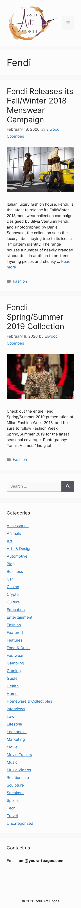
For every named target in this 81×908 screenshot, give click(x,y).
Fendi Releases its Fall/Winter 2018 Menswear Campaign (40, 105)
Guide (12, 678)
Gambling (15, 663)
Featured (15, 632)
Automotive (17, 556)
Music (12, 762)
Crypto (13, 594)
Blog (11, 564)
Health (13, 686)
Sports (13, 800)
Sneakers (15, 793)
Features (14, 640)
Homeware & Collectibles (29, 701)
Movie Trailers (19, 754)
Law (10, 716)
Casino (13, 587)
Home (12, 693)
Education (16, 609)
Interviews (16, 709)
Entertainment (19, 617)
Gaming (14, 670)
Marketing (16, 739)
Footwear (15, 655)
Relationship (18, 777)
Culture (13, 602)
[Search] (67, 486)
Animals (14, 533)
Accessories (18, 525)
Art (9, 541)
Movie (12, 747)
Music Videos (19, 770)
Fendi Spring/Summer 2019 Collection (35, 317)
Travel (12, 815)
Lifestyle (14, 724)
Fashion (20, 281)
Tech (11, 808)
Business (15, 571)
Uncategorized (20, 823)
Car (10, 579)
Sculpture (15, 785)
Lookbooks (17, 732)
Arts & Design (19, 548)
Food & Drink (18, 648)
